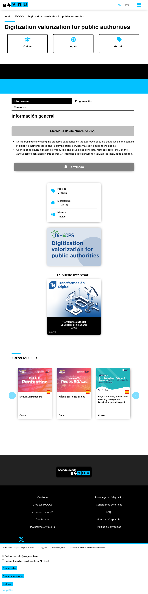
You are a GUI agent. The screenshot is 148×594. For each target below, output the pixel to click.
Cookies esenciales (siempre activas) (21, 556)
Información (21, 101)
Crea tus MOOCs (42, 504)
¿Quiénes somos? (42, 512)
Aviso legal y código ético (109, 497)
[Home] (17, 4)
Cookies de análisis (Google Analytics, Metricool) (26, 561)
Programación (83, 101)
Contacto (42, 497)
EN (119, 5)
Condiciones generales (109, 504)
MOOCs (19, 16)
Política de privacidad (109, 526)
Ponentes (20, 107)
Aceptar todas (9, 568)
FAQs (109, 512)
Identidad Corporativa (109, 519)
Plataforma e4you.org (42, 526)
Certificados (42, 519)
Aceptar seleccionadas (13, 576)
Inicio (8, 16)
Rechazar (7, 584)
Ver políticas (8, 590)
